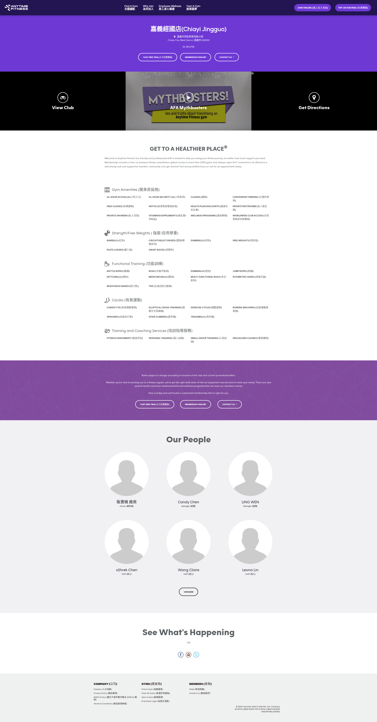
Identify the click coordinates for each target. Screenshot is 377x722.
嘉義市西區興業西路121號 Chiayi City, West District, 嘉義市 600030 (188, 38)
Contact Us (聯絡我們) (199, 693)
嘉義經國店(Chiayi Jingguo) (188, 29)
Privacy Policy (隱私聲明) (106, 693)
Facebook (181, 655)
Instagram (188, 655)
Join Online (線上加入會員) (312, 8)
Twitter (196, 655)
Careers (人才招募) (103, 689)
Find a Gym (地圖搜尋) (152, 689)
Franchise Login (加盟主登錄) (156, 701)
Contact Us (225, 57)
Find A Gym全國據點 (131, 7)
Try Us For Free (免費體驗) (353, 8)
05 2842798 (188, 47)
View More (188, 592)
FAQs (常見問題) (197, 689)
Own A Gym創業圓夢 (193, 7)
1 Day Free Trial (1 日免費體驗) (157, 57)
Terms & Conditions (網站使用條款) (110, 704)
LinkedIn (280, 686)
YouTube (272, 686)
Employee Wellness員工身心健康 (170, 7)
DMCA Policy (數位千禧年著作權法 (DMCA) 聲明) (115, 698)
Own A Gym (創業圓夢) (152, 697)
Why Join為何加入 (148, 7)
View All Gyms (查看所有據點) (156, 693)
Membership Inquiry (195, 57)
